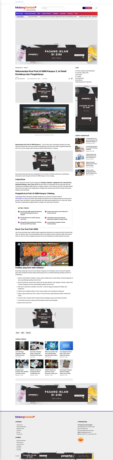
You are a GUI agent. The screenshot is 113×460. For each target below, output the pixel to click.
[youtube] (94, 2)
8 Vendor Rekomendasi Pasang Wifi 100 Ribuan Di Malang (92, 148)
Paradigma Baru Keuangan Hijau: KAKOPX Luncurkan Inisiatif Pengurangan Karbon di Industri (22, 371)
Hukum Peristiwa (46, 13)
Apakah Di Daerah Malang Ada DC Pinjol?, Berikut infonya (91, 164)
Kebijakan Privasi (20, 428)
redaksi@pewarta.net (86, 432)
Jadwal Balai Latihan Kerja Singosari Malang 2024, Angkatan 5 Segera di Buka (57, 218)
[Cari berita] (63, 8)
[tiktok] (96, 2)
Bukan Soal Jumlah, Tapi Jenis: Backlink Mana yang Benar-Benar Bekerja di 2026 (51, 353)
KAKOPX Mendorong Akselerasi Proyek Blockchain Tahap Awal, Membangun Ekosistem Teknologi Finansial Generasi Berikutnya (51, 371)
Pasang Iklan (19, 434)
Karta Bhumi (78, 80)
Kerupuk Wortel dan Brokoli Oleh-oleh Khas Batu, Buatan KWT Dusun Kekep (30, 223)
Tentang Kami (20, 424)
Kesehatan (63, 13)
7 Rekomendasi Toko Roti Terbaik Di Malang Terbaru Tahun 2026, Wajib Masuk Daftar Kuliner (46, 16)
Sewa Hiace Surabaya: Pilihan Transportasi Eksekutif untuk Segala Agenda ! (36, 353)
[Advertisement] (56, 31)
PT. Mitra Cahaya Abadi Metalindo (85, 71)
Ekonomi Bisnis (20, 442)
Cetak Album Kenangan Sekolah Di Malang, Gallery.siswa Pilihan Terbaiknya (66, 371)
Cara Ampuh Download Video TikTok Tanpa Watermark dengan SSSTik (65, 353)
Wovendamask (79, 78)
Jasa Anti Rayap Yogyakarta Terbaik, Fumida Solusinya (56, 223)
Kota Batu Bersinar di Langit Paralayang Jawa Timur (30, 218)
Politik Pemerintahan (30, 13)
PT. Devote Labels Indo (81, 72)
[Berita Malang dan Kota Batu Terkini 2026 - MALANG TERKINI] (25, 10)
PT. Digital (78, 76)
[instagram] (92, 2)
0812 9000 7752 (92, 434)
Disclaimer (19, 430)
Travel (76, 13)
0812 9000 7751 (84, 434)
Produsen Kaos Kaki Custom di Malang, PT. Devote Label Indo (57, 212)
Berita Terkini (19, 13)
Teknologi (70, 13)
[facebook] (87, 2)
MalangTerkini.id (19, 67)
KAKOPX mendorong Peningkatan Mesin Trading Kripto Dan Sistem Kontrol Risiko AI (36, 371)
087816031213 (20, 198)
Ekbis (38, 13)
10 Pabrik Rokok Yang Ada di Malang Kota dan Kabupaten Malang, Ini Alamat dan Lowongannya (92, 140)
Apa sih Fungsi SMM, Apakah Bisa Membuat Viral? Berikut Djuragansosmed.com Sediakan (31, 213)
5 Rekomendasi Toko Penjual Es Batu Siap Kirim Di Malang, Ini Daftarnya (91, 156)
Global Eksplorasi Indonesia (83, 82)
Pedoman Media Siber (21, 426)
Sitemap (18, 432)
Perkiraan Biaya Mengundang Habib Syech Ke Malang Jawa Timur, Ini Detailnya (91, 171)
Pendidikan (55, 13)
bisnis (17, 332)
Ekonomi (26, 67)
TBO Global (78, 74)
